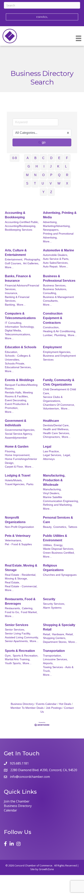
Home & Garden (17, 446)
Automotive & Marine (58, 250)
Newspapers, (51, 229)
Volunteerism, (51, 408)
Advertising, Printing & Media (60, 215)
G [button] (29, 166)
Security (49, 599)
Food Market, (29, 612)
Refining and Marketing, (57, 504)
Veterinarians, (13, 540)
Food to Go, (12, 612)
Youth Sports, (13, 663)
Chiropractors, (52, 436)
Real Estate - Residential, (20, 574)
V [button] (51, 183)
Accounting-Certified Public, (22, 222)
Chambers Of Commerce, (59, 404)
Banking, (10, 304)
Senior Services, (15, 629)
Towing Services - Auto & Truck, (58, 669)
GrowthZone (46, 869)
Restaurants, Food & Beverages (20, 601)
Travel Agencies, (15, 484)
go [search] (44, 142)
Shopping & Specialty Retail (59, 627)
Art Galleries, (31, 263)
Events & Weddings (19, 380)
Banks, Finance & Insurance (18, 278)
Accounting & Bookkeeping (15, 215)
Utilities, (48, 545)
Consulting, (50, 293)
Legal (47, 446)
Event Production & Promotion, (17, 406)
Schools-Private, (15, 363)
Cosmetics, (60, 526)
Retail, (47, 634)
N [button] (35, 175)
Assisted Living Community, (22, 637)
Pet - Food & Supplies (18, 544)
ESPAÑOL (42, 16)
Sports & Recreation (20, 650)
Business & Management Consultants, (58, 299)
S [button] (27, 183)
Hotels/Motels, (13, 480)
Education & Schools (20, 347)
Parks (29, 484)
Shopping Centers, (54, 638)
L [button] (66, 166)
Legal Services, (52, 455)
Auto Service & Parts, (56, 258)
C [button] (43, 158)
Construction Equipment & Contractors (53, 318)
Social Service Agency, (19, 433)
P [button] (51, 175)
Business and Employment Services (59, 357)
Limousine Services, (55, 659)
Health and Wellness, (56, 429)
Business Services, (54, 285)
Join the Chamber (16, 801)
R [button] (67, 175)
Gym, (8, 655)
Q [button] (59, 175)
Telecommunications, (18, 334)
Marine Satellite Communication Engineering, (61, 499)
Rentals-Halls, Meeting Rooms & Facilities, (19, 394)
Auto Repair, (50, 266)
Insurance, (11, 293)
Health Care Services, (56, 433)
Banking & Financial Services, (17, 299)
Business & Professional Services (59, 278)
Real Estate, (12, 582)
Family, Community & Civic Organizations (58, 382)
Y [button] (43, 192)
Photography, (32, 259)
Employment (52, 347)
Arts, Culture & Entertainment (16, 252)
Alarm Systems (52, 607)
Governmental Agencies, (20, 429)
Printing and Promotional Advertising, (58, 235)
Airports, (48, 663)
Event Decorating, (16, 400)
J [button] (51, 166)
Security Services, (54, 603)
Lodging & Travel (17, 475)
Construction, (51, 327)
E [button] (59, 158)
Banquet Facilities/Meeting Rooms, (21, 386)
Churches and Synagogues (60, 574)
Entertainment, (14, 259)
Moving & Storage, (16, 578)
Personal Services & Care (58, 520)
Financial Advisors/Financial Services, (22, 287)
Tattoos (72, 526)
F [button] (67, 158)
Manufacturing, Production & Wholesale (54, 480)
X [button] (67, 183)
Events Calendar (46, 704)
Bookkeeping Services (18, 229)
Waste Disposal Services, (58, 548)
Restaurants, (13, 608)
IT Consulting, (13, 322)
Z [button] (51, 192)
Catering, (27, 608)
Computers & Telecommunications (20, 316)
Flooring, (10, 451)
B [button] (35, 158)
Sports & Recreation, (25, 655)
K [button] (58, 166)
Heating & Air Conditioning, (59, 331)
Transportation (54, 650)
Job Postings (54, 707)
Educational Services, (18, 367)
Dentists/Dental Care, (56, 425)
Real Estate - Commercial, (21, 586)
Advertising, (50, 222)
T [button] (35, 183)
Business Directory (22, 704)
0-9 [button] (14, 158)
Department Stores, (55, 641)
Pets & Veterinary (17, 535)
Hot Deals (65, 704)
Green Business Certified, (59, 552)
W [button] (58, 183)
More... (47, 241)
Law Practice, (51, 451)
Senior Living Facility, (18, 633)
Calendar (10, 810)
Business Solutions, (55, 289)
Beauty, (47, 526)
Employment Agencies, (57, 352)
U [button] (43, 183)
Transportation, (52, 655)
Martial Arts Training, (17, 659)
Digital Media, (13, 330)
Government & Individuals (15, 423)
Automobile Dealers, (55, 255)
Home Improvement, (17, 455)
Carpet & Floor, (14, 466)
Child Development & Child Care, (59, 391)
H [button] (37, 166)
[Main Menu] (78, 38)
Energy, (58, 545)
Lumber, (48, 335)
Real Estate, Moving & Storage (21, 568)
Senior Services (16, 625)
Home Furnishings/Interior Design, (21, 461)
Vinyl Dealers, (51, 493)
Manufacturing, (52, 489)
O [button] (43, 175)
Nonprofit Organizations (15, 520)
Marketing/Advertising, (57, 226)
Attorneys (49, 459)
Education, (11, 352)
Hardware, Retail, (62, 634)
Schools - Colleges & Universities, (17, 357)
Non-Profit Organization (19, 526)
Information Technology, (19, 326)
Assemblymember (16, 437)
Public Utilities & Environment (55, 538)
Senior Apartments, (17, 641)
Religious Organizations (53, 568)
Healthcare (51, 420)
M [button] (27, 175)
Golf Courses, (13, 263)
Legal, (67, 455)
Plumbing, (60, 335)
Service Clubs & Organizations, (53, 399)
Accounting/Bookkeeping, (20, 226)
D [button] (51, 158)
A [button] (28, 158)
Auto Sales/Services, (55, 262)
